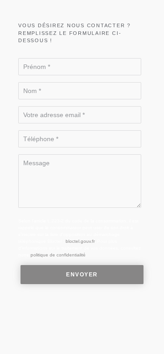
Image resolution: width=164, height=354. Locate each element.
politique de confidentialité (58, 254)
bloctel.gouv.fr (80, 241)
